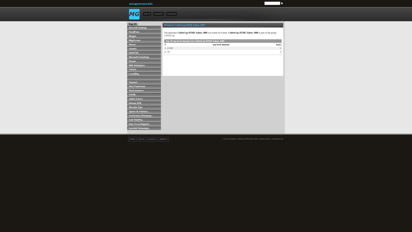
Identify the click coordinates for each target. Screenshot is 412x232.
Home (132, 139)
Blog (141, 139)
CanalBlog (134, 73)
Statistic (158, 14)
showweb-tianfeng (137, 27)
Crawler (171, 14)
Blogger (132, 36)
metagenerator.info (141, 3)
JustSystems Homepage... (141, 115)
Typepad (133, 82)
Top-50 (147, 14)
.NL (168, 52)
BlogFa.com (134, 40)
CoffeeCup (169, 35)
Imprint (164, 139)
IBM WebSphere (137, 65)
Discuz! (132, 44)
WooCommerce (136, 90)
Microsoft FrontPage (139, 57)
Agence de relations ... (139, 111)
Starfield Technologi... (139, 128)
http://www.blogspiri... (140, 124)
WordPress (134, 32)
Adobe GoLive (136, 99)
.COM (170, 48)
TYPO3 (132, 69)
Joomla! (133, 48)
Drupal (132, 61)
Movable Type (135, 107)
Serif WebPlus (136, 119)
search (152, 139)
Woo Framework (137, 86)
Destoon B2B (135, 103)
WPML (132, 94)
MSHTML (134, 53)
